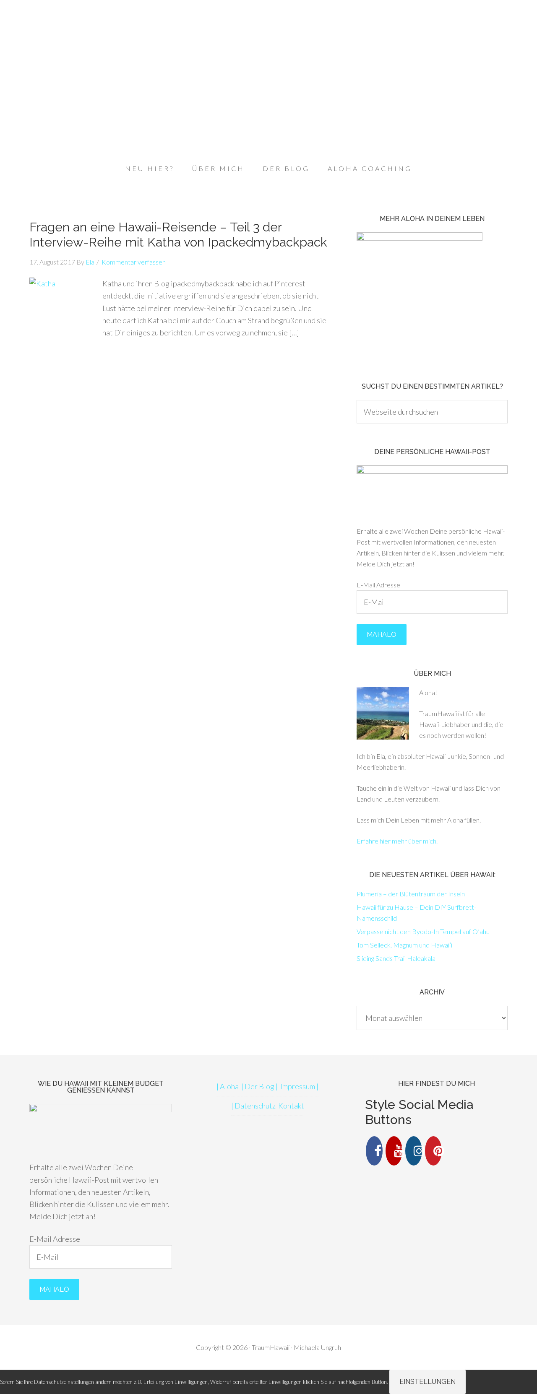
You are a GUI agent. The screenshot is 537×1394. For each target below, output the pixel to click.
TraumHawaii (268, 38)
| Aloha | (229, 1086)
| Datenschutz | (255, 1105)
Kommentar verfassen (134, 262)
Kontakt (291, 1105)
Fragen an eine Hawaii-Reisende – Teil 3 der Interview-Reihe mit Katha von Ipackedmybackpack (178, 234)
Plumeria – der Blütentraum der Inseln (411, 894)
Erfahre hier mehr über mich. (397, 841)
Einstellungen (427, 1382)
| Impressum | (297, 1086)
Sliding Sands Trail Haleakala (396, 958)
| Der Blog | (259, 1086)
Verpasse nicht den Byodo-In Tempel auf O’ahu (423, 931)
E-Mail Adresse (378, 585)
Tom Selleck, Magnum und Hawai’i (404, 945)
